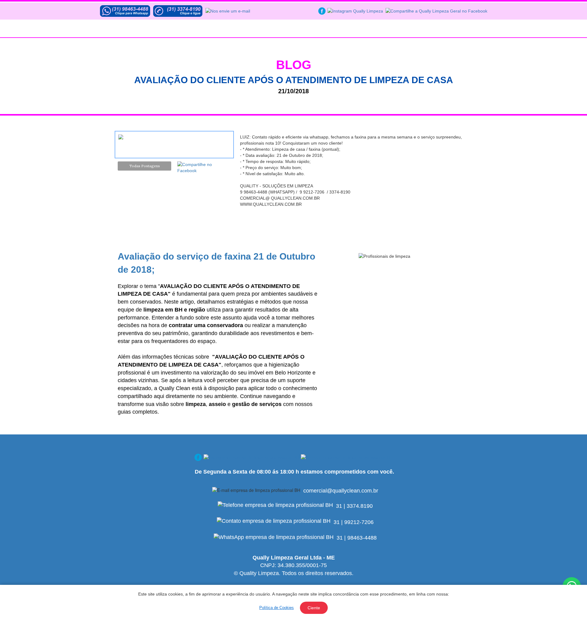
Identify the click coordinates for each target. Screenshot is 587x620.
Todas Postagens (144, 166)
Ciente (314, 607)
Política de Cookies (276, 607)
